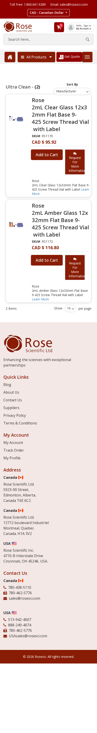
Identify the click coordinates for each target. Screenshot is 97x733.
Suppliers (11, 407)
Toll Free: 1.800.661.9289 (27, 4)
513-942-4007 (19, 619)
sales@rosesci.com (24, 598)
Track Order (13, 450)
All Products (36, 57)
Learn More (40, 299)
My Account (82, 28)
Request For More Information (77, 164)
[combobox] (48, 39)
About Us (11, 392)
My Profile (12, 457)
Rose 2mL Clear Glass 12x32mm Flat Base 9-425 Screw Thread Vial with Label (60, 114)
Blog (7, 384)
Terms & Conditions (20, 423)
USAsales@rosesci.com (28, 635)
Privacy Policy (14, 415)
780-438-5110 (19, 587)
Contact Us (12, 400)
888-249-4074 (19, 625)
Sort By (72, 84)
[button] (48, 12)
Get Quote (72, 56)
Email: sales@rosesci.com (69, 4)
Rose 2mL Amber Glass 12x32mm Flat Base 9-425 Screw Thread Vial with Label (60, 220)
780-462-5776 (20, 592)
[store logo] (21, 27)
